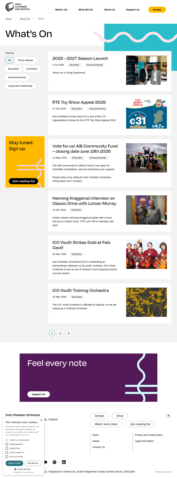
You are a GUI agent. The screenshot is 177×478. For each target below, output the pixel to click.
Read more (24, 435)
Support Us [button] (133, 9)
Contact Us (99, 447)
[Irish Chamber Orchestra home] (18, 7)
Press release (25, 60)
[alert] (23, 446)
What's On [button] (61, 9)
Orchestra (31, 68)
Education (13, 68)
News (96, 435)
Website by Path (163, 472)
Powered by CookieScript (23, 472)
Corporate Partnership (20, 86)
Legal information (144, 441)
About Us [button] (109, 9)
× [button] (41, 420)
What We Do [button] (85, 9)
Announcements (17, 77)
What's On (25, 19)
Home (8, 19)
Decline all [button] (33, 463)
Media (96, 441)
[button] (23, 469)
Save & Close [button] (14, 463)
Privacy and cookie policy (149, 435)
